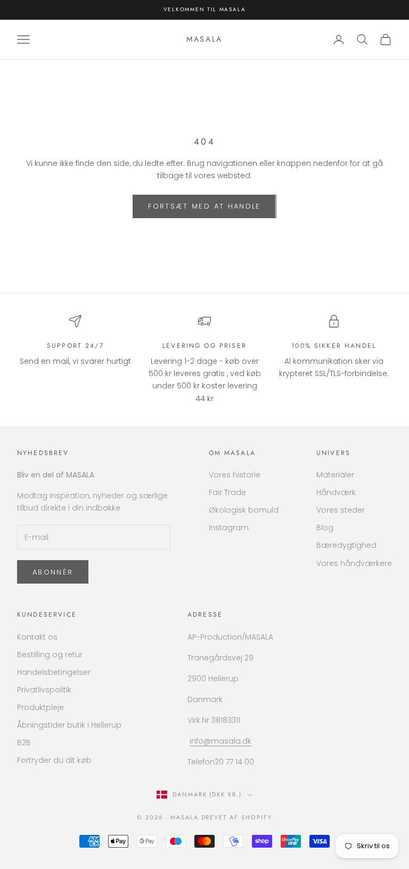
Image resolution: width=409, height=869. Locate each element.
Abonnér (52, 572)
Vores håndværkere (354, 563)
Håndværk (336, 492)
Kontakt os (37, 637)
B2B (24, 742)
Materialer (335, 474)
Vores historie (234, 474)
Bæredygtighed (346, 545)
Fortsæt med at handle (204, 206)
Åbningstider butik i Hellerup (69, 725)
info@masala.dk (220, 741)
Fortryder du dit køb (54, 760)
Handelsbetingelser (54, 672)
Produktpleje (40, 707)
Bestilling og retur (50, 654)
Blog (324, 527)
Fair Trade (227, 492)
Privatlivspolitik (44, 689)
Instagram (229, 527)
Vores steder (340, 510)
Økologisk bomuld (244, 510)
